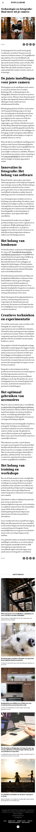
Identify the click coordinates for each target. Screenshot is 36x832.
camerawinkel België (11, 157)
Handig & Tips (11, 821)
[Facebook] (24, 44)
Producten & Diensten (14, 822)
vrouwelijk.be (18, 817)
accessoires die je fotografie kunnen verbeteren (17, 407)
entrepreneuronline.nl (18, 815)
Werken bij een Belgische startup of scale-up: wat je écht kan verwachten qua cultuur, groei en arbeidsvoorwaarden (17, 749)
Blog (5, 821)
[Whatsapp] (30, 44)
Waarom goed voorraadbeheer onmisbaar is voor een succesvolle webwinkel (17, 614)
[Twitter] (27, 44)
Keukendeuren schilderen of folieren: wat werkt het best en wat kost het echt (16, 704)
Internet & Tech (21, 821)
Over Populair (25, 822)
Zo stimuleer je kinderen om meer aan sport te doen (17, 795)
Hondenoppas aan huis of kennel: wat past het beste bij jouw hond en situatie (17, 659)
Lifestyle (29, 821)
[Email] (33, 44)
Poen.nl (14, 812)
